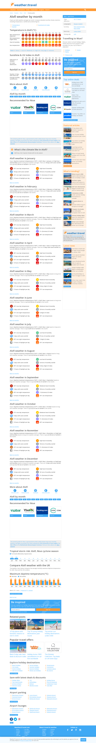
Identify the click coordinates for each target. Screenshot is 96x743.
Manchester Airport (17, 695)
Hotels (79, 50)
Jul (37, 96)
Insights (41, 10)
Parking (44, 734)
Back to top (13, 597)
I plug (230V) (77, 31)
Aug (42, 96)
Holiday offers (16, 680)
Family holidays (16, 669)
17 (30, 581)
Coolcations (50, 667)
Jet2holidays (33, 682)
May (29, 96)
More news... (67, 286)
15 (51, 581)
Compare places (51, 669)
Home (11, 13)
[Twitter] (15, 719)
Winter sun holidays (35, 670)
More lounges (13, 715)
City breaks (15, 667)
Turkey (52, 734)
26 (32, 579)
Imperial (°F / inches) (27, 590)
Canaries (52, 729)
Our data (26, 729)
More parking (13, 701)
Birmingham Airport (35, 697)
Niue (21, 13)
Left (75, 34)
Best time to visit (15, 89)
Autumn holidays (34, 669)
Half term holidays (17, 670)
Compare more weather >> (16, 593)
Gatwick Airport (51, 695)
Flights (67, 52)
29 (11, 578)
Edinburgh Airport (35, 699)
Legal (17, 734)
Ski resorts (50, 670)
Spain (51, 732)
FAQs (56, 89)
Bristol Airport (16, 699)
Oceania (16, 13)
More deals (13, 688)
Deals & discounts (46, 89)
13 (25, 581)
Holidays (67, 50)
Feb (16, 96)
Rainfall (14, 27)
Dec (59, 96)
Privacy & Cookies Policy (26, 740)
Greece (52, 731)
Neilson (32, 684)
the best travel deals (77, 236)
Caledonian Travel (52, 684)
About (17, 729)
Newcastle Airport (52, 699)
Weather (13, 10)
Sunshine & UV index (44, 25)
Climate (44, 735)
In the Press (24, 736)
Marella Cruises (34, 685)
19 (47, 580)
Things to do (68, 55)
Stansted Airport (17, 697)
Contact (18, 731)
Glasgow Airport (51, 697)
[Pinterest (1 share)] (19, 719)
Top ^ (11, 722)
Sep (46, 96)
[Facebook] (11, 719)
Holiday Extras (51, 680)
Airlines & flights (16, 684)
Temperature (16, 25)
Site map (18, 735)
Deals (28, 10)
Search (47, 10)
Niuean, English (78, 24)
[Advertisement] (62, 4)
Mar (20, 96)
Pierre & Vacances (52, 682)
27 (28, 579)
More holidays (13, 673)
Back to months (14, 182)
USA (51, 735)
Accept (83, 740)
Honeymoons (50, 665)
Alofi (25, 13)
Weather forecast (25, 89)
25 (36, 579)
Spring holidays (34, 665)
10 (21, 582)
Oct (50, 96)
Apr (24, 96)
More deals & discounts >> (70, 120)
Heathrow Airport (35, 712)
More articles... (67, 166)
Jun (33, 96)
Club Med (49, 685)
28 (23, 578)
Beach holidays (16, 665)
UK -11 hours (77, 19)
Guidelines (27, 732)
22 (38, 580)
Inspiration (34, 10)
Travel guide (35, 89)
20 (34, 580)
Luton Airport (33, 695)
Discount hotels (16, 685)
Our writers (27, 731)
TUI (31, 680)
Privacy (18, 732)
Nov (55, 96)
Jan (11, 96)
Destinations (21, 10)
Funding (26, 734)
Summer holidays (34, 667)
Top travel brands (17, 682)
